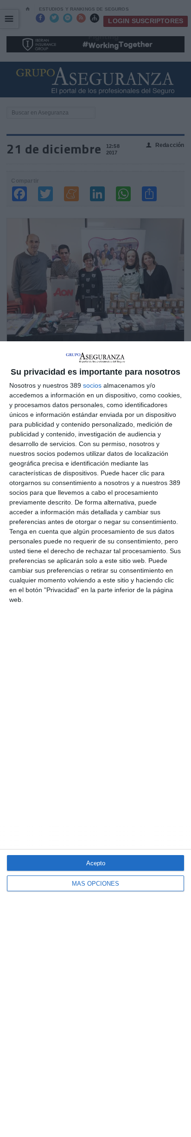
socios (92, 385)
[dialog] (95, 739)
